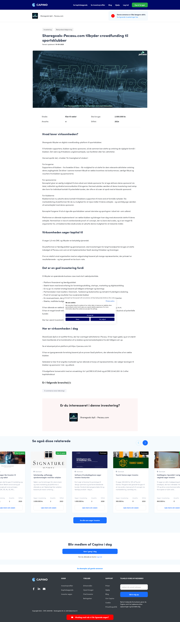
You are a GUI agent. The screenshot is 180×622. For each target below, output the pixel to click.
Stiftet (21, 498)
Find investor (88, 594)
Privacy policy (110, 301)
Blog (110, 5)
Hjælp (117, 5)
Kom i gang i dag (90, 551)
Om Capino (109, 598)
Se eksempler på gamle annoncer (90, 568)
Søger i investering (40, 498)
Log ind (126, 5)
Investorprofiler (67, 585)
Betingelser (87, 598)
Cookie (108, 602)
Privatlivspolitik (111, 607)
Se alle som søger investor (90, 520)
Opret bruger (140, 5)
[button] (138, 442)
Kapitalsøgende (67, 590)
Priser (107, 585)
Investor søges (66, 594)
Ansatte (11, 498)
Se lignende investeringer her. (127, 17)
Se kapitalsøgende (80, 5)
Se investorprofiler (98, 5)
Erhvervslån (87, 585)
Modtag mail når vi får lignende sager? (92, 617)
